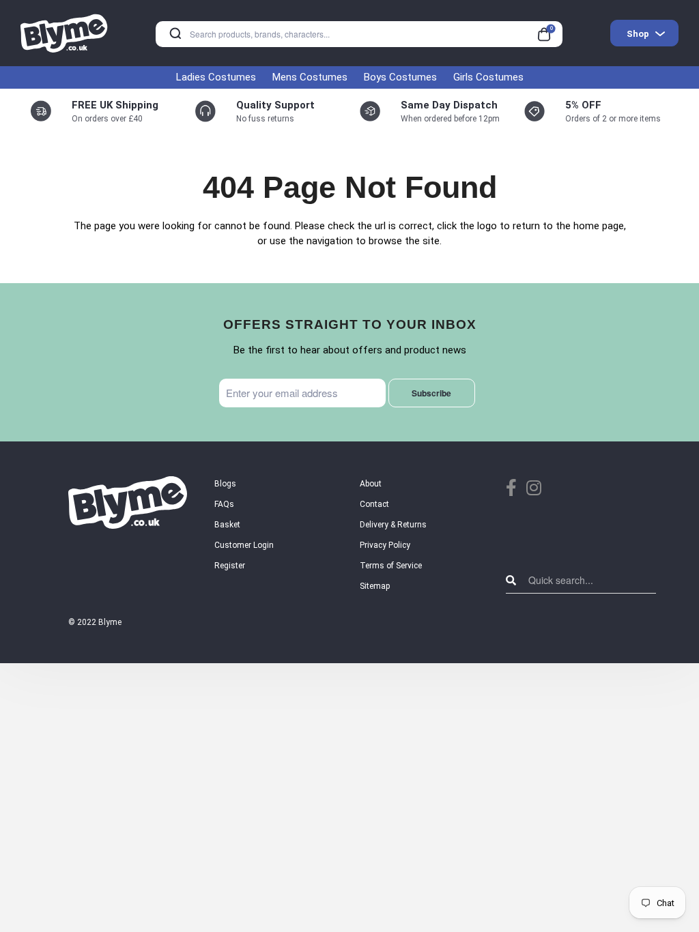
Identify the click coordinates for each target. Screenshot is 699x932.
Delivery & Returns (393, 524)
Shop (638, 34)
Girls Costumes (488, 77)
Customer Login (244, 545)
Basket (227, 524)
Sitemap (375, 586)
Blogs (225, 484)
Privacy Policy (385, 545)
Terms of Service (391, 565)
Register (229, 565)
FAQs (224, 504)
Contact (374, 504)
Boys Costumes (400, 77)
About (371, 484)
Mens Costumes (309, 77)
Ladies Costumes (216, 77)
